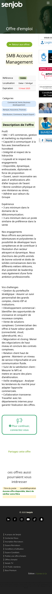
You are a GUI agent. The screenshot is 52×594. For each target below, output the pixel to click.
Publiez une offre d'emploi (15, 556)
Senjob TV (9, 563)
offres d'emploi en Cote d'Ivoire (11, 586)
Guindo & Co (41, 574)
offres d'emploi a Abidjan (38, 586)
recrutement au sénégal (46, 582)
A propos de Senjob (13, 535)
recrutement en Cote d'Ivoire (25, 586)
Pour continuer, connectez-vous (20, 428)
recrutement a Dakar (17, 584)
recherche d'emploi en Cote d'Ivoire (31, 584)
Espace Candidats (12, 553)
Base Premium (10, 570)
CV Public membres (13, 567)
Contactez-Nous (11, 538)
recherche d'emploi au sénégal (7, 582)
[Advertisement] (26, 178)
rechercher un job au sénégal (21, 582)
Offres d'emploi (11, 560)
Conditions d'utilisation (14, 549)
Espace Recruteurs (12, 545)
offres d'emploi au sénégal (34, 582)
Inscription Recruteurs (14, 542)
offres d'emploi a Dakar (6, 584)
